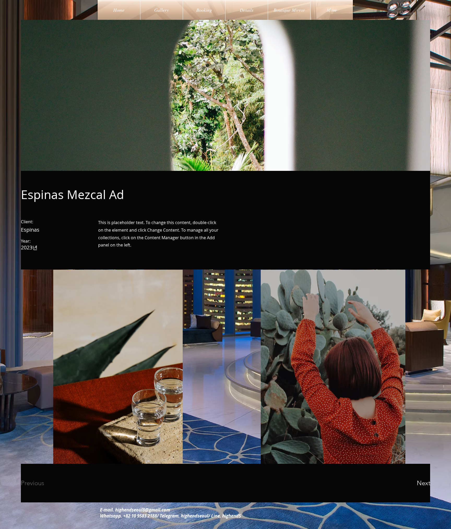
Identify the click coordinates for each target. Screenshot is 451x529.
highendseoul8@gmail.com (142, 510)
